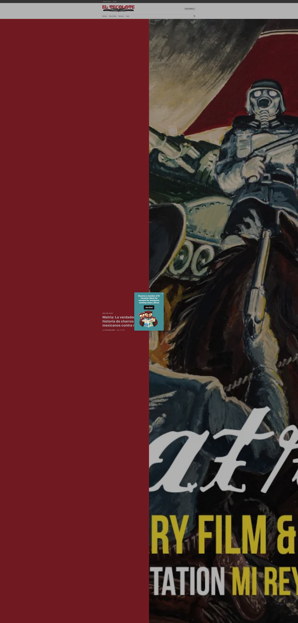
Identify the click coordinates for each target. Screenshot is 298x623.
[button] (149, 311)
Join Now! (149, 307)
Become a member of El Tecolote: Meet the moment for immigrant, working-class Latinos (149, 299)
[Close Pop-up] (162, 293)
